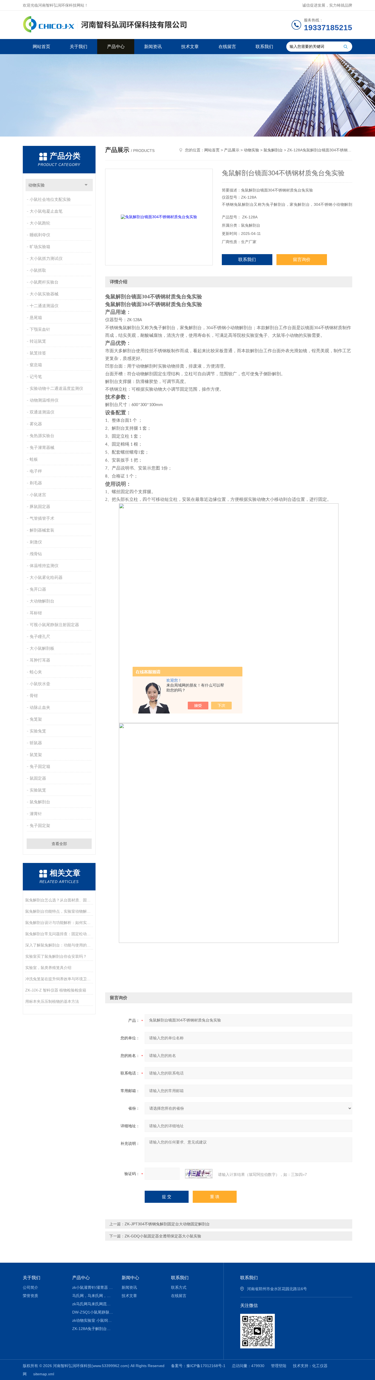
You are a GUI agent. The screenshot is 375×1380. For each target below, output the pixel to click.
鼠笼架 (36, 754)
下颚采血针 (40, 329)
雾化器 (36, 423)
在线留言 (227, 46)
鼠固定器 (38, 778)
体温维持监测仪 (44, 565)
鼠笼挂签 (38, 353)
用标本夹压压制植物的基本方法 (52, 1001)
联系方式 (178, 1287)
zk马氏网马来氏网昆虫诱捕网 (93, 1304)
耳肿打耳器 (40, 660)
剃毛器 (36, 483)
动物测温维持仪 (44, 400)
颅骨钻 (36, 553)
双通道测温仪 (42, 412)
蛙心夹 (36, 672)
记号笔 (36, 376)
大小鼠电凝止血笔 (46, 211)
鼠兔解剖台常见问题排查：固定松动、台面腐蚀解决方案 (59, 934)
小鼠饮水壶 (40, 683)
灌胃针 (36, 813)
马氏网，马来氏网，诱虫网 (93, 1295)
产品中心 (116, 46)
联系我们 (264, 46)
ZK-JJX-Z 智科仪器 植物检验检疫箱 (55, 990)
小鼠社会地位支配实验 (50, 199)
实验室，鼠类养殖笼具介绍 (48, 967)
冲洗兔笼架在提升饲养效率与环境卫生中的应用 (59, 979)
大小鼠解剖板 (42, 648)
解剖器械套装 (42, 530)
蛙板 (34, 459)
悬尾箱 (36, 317)
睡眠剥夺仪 (40, 234)
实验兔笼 (38, 731)
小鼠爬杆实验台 (44, 282)
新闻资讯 (153, 46)
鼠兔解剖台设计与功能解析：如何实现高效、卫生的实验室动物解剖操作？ (59, 922)
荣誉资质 (30, 1295)
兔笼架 (36, 719)
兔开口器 (38, 589)
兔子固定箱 (40, 766)
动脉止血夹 (40, 707)
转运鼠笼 (38, 341)
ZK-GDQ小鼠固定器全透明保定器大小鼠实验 (163, 1236)
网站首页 (41, 46)
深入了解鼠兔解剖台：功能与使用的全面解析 (59, 945)
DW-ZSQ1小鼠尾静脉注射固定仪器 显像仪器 (93, 1312)
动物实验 (36, 185)
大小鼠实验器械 (44, 293)
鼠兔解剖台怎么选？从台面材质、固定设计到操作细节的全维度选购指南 (59, 900)
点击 (86, 185)
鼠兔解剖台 (40, 801)
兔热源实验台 (42, 435)
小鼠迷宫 (38, 494)
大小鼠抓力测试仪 (46, 258)
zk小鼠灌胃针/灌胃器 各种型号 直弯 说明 (93, 1287)
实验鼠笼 (38, 790)
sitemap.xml (43, 1374)
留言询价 (301, 259)
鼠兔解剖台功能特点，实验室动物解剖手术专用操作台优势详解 (59, 911)
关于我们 (78, 46)
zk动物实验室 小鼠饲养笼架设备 (93, 1320)
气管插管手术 (42, 518)
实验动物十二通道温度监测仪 (56, 388)
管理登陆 (278, 1366)
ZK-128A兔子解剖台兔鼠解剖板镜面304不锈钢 (93, 1328)
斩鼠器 (36, 742)
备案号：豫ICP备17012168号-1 (198, 1366)
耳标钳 (36, 612)
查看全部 (59, 844)
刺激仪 (36, 542)
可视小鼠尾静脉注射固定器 (54, 624)
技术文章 (190, 46)
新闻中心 (130, 1277)
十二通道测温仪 (44, 305)
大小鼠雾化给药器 (46, 577)
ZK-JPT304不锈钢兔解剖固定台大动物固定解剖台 (167, 1224)
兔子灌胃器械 (42, 447)
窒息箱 (36, 364)
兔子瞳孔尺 (40, 636)
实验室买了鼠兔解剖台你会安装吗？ (56, 956)
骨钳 (34, 695)
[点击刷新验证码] (198, 1173)
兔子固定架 (40, 825)
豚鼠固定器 (40, 506)
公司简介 (30, 1287)
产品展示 (231, 150)
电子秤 (36, 471)
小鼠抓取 (38, 270)
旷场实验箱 (40, 246)
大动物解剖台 (42, 601)
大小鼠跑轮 (40, 223)
